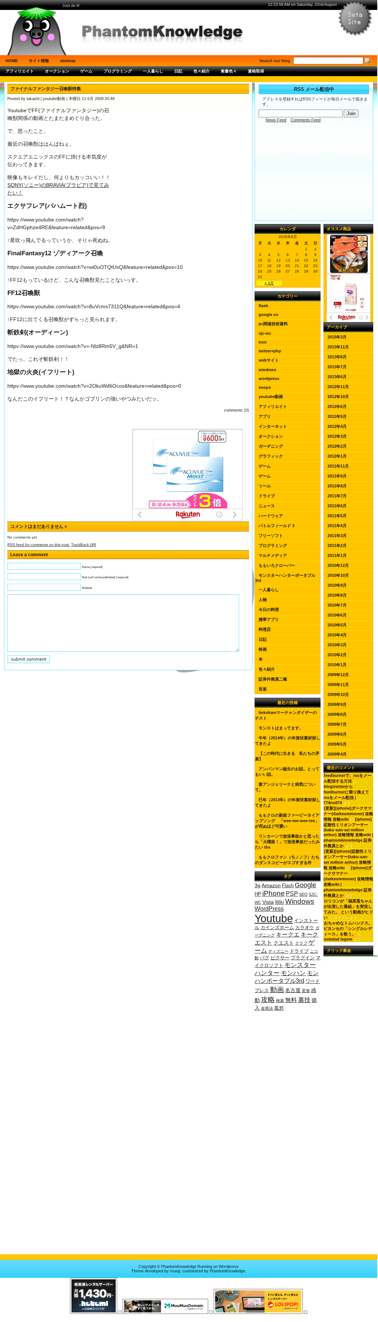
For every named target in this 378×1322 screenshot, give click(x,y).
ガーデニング (271, 446)
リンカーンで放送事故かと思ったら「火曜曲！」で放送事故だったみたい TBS (287, 841)
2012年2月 (337, 446)
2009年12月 (338, 674)
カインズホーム (277, 927)
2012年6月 (337, 406)
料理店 (265, 629)
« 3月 (269, 283)
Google (305, 885)
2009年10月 (338, 694)
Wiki (279, 902)
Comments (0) (236, 410)
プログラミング (118, 71)
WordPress (269, 378)
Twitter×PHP (270, 351)
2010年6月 (337, 615)
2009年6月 (337, 734)
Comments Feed (306, 120)
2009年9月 (337, 704)
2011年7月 (337, 496)
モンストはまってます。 (281, 728)
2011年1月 (337, 555)
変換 (306, 990)
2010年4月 (337, 635)
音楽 (263, 689)
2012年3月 (337, 436)
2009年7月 (337, 724)
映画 (263, 649)
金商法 (267, 1008)
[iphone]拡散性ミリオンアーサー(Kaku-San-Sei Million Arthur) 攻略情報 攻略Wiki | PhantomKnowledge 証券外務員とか (348, 832)
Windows (267, 369)
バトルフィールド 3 (276, 525)
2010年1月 (337, 664)
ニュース (267, 506)
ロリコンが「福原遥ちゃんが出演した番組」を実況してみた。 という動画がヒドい (348, 909)
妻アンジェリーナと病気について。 (285, 787)
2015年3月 (337, 337)
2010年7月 (337, 605)
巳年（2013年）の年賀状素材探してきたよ (287, 802)
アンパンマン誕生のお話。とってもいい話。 (287, 772)
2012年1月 (337, 456)
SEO (303, 894)
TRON (263, 342)
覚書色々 (229, 71)
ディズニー (278, 951)
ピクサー (280, 957)
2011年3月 (337, 535)
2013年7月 (337, 367)
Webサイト (269, 360)
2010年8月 (337, 595)
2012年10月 (338, 396)
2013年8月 (337, 357)
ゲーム (86, 71)
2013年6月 (337, 376)
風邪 (279, 1008)
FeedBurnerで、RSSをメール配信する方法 (347, 778)
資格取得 (256, 71)
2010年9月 (337, 585)
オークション (57, 71)
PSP (292, 894)
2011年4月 (337, 525)
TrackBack (83, 545)
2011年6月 (337, 506)
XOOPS (265, 387)
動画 (277, 990)
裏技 (304, 999)
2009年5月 (337, 744)
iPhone (273, 893)
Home (12, 60)
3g (257, 885)
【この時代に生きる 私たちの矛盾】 (287, 756)
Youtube (274, 918)
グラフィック (271, 456)
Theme (137, 1271)
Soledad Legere (338, 939)
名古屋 (293, 990)
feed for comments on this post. (38, 545)
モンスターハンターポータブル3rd (285, 578)
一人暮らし (153, 71)
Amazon (271, 885)
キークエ (288, 934)
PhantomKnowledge (227, 1271)
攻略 (268, 999)
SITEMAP (68, 60)
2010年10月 (338, 575)
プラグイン (303, 957)
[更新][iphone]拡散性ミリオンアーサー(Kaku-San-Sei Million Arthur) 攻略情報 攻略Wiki (347, 859)
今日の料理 (269, 609)
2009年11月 (338, 684)
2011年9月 (337, 476)
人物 (263, 599)
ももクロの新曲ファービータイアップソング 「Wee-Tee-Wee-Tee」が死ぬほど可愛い (287, 820)
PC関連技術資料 (273, 323)
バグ (264, 957)
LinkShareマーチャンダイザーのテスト (286, 715)
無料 (291, 1000)
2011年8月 (337, 486)
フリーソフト (271, 535)
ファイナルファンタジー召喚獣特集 (45, 88)
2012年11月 (338, 386)
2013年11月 (338, 347)
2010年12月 (338, 565)
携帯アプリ (269, 619)
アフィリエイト (20, 71)
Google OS (268, 314)
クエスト (283, 943)
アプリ (265, 416)
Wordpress (229, 1266)
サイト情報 (39, 60)
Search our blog (274, 60)
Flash (263, 305)
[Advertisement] (189, 79)
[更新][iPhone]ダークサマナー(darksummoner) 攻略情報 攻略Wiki (348, 813)
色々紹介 (201, 71)
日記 (178, 71)
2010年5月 (337, 625)
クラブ (301, 943)
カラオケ (304, 927)
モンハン (293, 973)
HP (258, 894)
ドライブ (267, 496)
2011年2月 (337, 545)
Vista (268, 902)
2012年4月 (337, 426)
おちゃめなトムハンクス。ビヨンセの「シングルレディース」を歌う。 (347, 928)
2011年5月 (337, 515)
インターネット (273, 426)
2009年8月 (337, 714)
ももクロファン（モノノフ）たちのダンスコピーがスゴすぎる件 (287, 860)
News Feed (276, 120)
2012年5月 (337, 416)
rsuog (175, 1271)
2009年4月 (337, 754)
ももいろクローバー (277, 565)
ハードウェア (271, 515)
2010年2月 (337, 655)
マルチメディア (273, 555)
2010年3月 (337, 645)
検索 (280, 1000)
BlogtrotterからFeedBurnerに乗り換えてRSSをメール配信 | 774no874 (346, 794)
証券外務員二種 (273, 679)
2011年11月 (338, 466)
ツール (265, 486)
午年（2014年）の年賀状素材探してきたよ (287, 741)
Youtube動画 (271, 396)
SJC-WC (265, 333)
